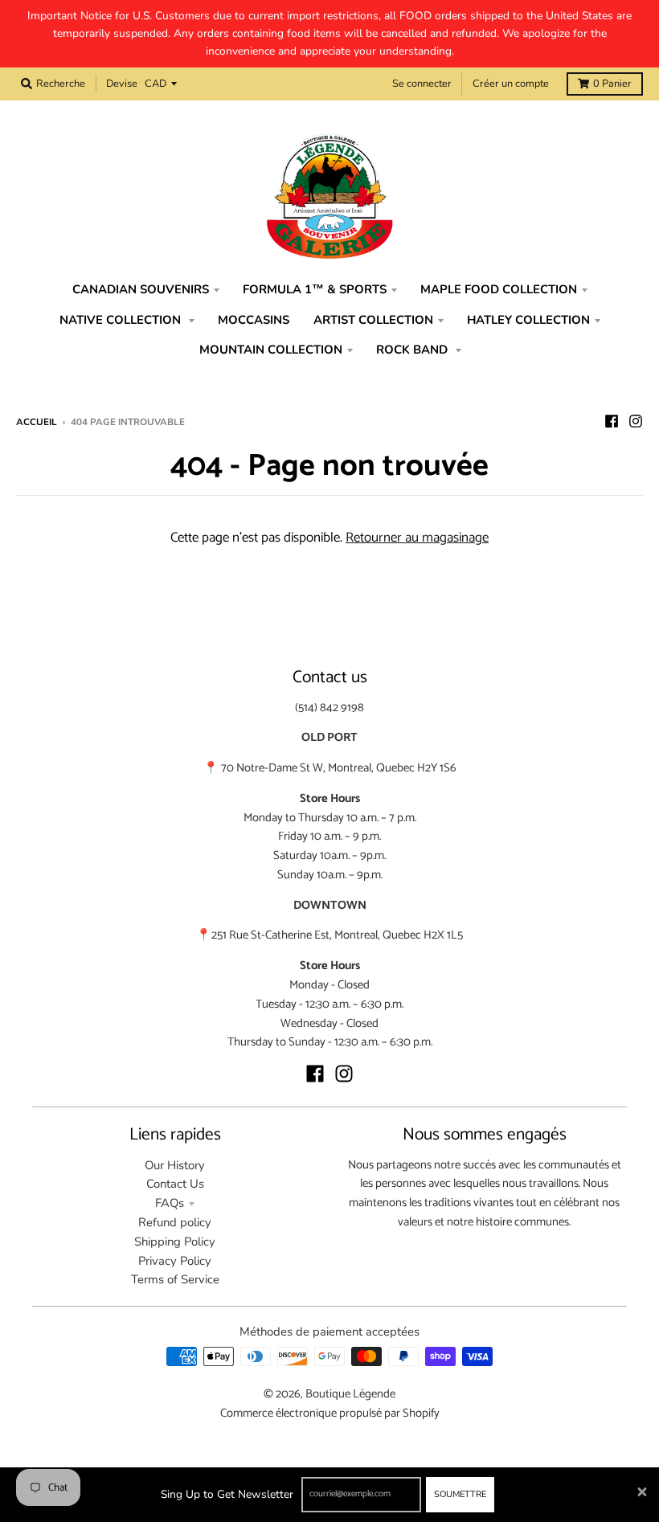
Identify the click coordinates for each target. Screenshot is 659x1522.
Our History (175, 1165)
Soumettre (460, 1494)
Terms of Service (175, 1279)
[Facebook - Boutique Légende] (611, 421)
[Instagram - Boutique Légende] (635, 421)
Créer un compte (511, 83)
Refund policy (174, 1222)
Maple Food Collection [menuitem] (498, 289)
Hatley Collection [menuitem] (528, 320)
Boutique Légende (350, 1394)
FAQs (169, 1203)
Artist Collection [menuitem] (373, 320)
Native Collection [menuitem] (121, 320)
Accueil (36, 421)
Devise (121, 83)
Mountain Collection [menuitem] (270, 350)
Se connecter (422, 83)
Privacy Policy (174, 1261)
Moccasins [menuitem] (253, 320)
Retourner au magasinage (417, 537)
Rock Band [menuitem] (413, 350)
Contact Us (175, 1184)
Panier (612, 83)
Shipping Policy (174, 1242)
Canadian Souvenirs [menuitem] (140, 289)
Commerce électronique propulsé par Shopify (330, 1413)
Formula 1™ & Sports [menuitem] (315, 289)
